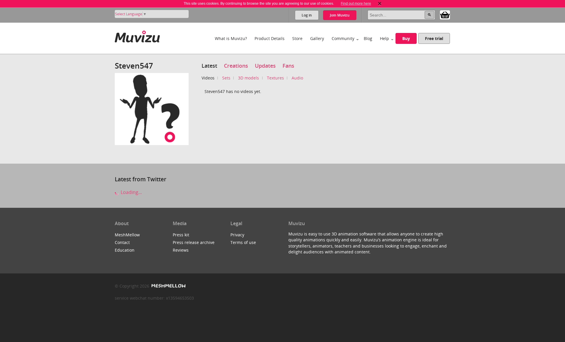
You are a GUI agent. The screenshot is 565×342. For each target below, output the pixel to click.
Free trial (434, 38)
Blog (368, 38)
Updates (265, 65)
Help (384, 38)
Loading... (130, 192)
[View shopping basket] (445, 14)
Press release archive (194, 242)
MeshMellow (127, 235)
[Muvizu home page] (137, 35)
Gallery (317, 38)
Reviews (181, 250)
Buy (406, 38)
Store (297, 38)
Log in (307, 15)
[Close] (379, 3)
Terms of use (243, 242)
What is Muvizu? (231, 38)
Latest (209, 65)
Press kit (181, 235)
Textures (275, 78)
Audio (297, 78)
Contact (122, 242)
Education (124, 250)
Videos (208, 78)
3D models (248, 78)
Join (340, 15)
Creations (236, 65)
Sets (226, 78)
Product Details (270, 38)
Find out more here (356, 3)
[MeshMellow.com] (167, 286)
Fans (288, 65)
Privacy (237, 235)
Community (343, 38)
